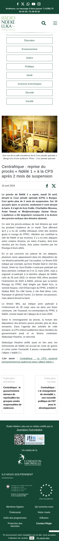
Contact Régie (44, 523)
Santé (29, 75)
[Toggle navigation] (55, 23)
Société (29, 101)
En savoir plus (43, 538)
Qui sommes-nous (44, 507)
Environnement (29, 49)
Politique (29, 66)
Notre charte (44, 512)
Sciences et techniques (29, 84)
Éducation (29, 40)
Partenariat (15, 512)
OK (31, 538)
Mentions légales (15, 507)
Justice (29, 58)
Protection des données (15, 524)
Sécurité (29, 92)
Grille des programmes (14, 518)
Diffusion (44, 518)
